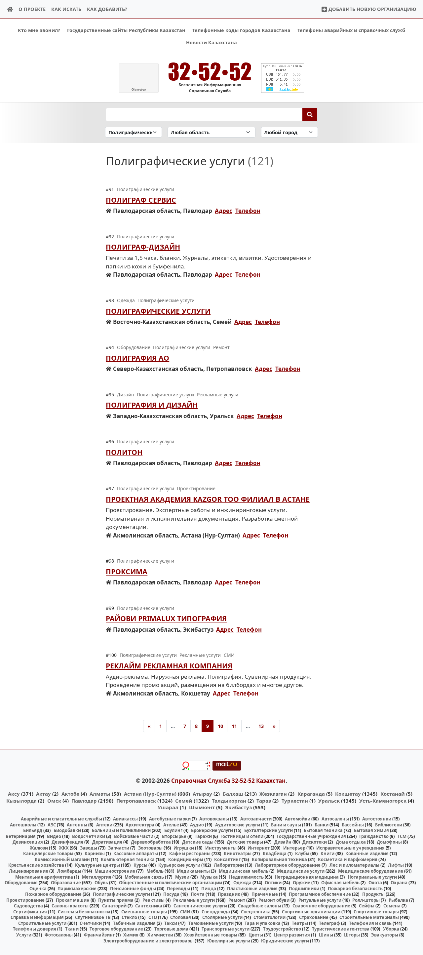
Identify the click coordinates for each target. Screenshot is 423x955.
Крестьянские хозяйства (36, 865)
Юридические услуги (285, 941)
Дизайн (282, 842)
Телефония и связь (370, 923)
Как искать (66, 9)
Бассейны (353, 825)
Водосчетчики (88, 836)
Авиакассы (125, 819)
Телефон (247, 211)
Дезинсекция (28, 842)
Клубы (302, 853)
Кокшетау (348, 793)
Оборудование (21, 883)
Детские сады (197, 842)
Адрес (223, 211)
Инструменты (221, 848)
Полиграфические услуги (158, 311)
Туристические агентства (340, 929)
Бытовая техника (323, 830)
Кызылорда (21, 800)
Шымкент (202, 807)
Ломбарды (69, 871)
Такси (170, 923)
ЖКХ (64, 848)
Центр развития (292, 935)
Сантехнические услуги (200, 906)
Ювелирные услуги (228, 941)
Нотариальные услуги (372, 877)
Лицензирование (28, 871)
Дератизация (107, 842)
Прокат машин (73, 900)
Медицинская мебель (243, 871)
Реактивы (153, 900)
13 (261, 726)
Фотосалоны (59, 935)
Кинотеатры (237, 853)
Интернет (259, 848)
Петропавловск (136, 800)
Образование (66, 883)
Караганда (311, 793)
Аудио (197, 825)
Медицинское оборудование (370, 871)
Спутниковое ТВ (93, 917)
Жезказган (273, 793)
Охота (375, 883)
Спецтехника (256, 912)
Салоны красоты (70, 906)
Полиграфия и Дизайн (152, 405)
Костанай (392, 793)
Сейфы (366, 906)
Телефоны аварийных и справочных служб (351, 30)
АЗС (52, 825)
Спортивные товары (376, 912)
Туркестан (295, 800)
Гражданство (374, 836)
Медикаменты (193, 871)
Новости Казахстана (211, 42)
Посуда (171, 894)
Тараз (263, 800)
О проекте (32, 9)
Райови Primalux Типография (166, 618)
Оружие (301, 883)
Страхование (313, 917)
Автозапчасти (256, 819)
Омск (54, 800)
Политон (124, 452)
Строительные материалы (369, 917)
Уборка (391, 929)
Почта (198, 894)
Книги (327, 853)
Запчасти (118, 848)
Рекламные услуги (194, 900)
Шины (326, 935)
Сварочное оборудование (321, 906)
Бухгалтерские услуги (268, 830)
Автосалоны (335, 819)
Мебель (155, 871)
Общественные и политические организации (170, 883)
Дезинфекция (67, 842)
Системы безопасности (84, 912)
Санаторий (114, 906)
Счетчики (91, 923)
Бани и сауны (286, 825)
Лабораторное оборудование (288, 865)
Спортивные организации (311, 912)
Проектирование (25, 900)
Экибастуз (238, 807)
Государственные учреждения (311, 836)
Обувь (101, 883)
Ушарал (168, 807)
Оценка (38, 889)
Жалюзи (39, 848)
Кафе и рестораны (190, 853)
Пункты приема (116, 900)
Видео (54, 836)
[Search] (309, 114)
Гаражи (203, 836)
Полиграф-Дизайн (143, 247)
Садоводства (28, 906)
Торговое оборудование (116, 929)
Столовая (180, 917)
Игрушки (183, 848)
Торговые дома (171, 929)
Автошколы (23, 825)
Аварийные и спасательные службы (61, 819)
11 (234, 726)
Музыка (209, 877)
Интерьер (294, 848)
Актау (43, 793)
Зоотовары (150, 848)
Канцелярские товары (48, 853)
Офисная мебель (340, 883)
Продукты (373, 894)
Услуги (23, 935)
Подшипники (304, 889)
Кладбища (275, 853)
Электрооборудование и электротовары (148, 941)
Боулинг (173, 830)
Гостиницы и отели (241, 836)
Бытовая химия (371, 830)
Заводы (88, 848)
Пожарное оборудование (53, 894)
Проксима (126, 571)
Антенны (77, 825)
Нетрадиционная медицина (307, 877)
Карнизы (95, 853)
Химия (130, 935)
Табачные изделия (134, 923)
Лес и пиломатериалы (354, 865)
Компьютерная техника (128, 859)
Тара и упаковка (263, 923)
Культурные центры (97, 865)
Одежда (242, 883)
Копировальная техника (279, 859)
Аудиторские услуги (237, 825)
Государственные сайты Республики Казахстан (126, 30)
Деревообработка (151, 842)
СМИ (185, 912)
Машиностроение (115, 871)
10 (220, 726)
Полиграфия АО (137, 358)
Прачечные (264, 894)
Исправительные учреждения (350, 848)
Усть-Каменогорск (382, 800)
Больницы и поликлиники (121, 830)
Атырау (202, 793)
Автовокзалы (214, 819)
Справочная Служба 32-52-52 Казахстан (228, 780)
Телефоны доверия (34, 929)
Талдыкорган (229, 800)
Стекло (129, 917)
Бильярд (32, 830)
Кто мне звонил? (39, 30)
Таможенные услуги (211, 923)
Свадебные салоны (259, 906)
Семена (392, 906)
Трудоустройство (282, 929)
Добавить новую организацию (371, 9)
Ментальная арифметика (44, 877)
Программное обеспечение (320, 894)
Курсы (140, 865)
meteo (139, 89)
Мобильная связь (144, 877)
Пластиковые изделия (252, 889)
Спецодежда (216, 912)
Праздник (229, 894)
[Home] (10, 9)
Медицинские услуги (301, 871)
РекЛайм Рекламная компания (169, 665)
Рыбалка (398, 900)
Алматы (100, 793)
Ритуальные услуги (319, 900)
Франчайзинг (99, 935)
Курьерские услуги (179, 865)
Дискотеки (314, 842)
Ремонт (236, 900)
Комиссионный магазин (62, 859)
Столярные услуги (222, 917)
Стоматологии (269, 917)
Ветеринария (21, 836)
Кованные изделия (367, 853)
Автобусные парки (170, 819)
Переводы (178, 889)
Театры (300, 923)
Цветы (256, 935)
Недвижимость (246, 877)
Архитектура (140, 825)
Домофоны (389, 842)
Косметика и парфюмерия (347, 859)
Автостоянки (376, 819)
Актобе (70, 793)
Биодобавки (67, 830)
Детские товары (245, 842)
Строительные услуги (42, 923)
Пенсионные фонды (133, 889)
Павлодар (84, 800)
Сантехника (148, 906)
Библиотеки (388, 825)
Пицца (208, 889)
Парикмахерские (77, 889)
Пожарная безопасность (355, 889)
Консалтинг (227, 859)
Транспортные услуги (226, 929)
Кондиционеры (185, 859)
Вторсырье (174, 836)
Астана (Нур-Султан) (150, 793)
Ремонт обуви (273, 900)
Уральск (329, 800)
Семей (183, 800)
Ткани (72, 929)
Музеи (182, 877)
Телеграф (329, 923)
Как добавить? (107, 9)
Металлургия (96, 877)
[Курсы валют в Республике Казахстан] (282, 78)
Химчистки (160, 935)
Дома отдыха (351, 842)
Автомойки (297, 819)
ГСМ (402, 836)
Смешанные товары (144, 912)
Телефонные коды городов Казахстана (241, 30)
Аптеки (104, 825)
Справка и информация (37, 917)
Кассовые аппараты (135, 853)
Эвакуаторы (384, 935)
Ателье (171, 825)
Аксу (14, 793)
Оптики (273, 883)
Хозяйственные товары (210, 935)
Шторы (352, 935)
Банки (321, 825)
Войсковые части (133, 836)
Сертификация (30, 912)
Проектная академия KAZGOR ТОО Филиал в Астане (208, 499)
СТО (152, 917)
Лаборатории (229, 865)
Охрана (399, 883)
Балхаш (233, 793)
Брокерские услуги (212, 830)
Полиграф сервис (141, 200)
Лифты (396, 865)
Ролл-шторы (366, 900)
